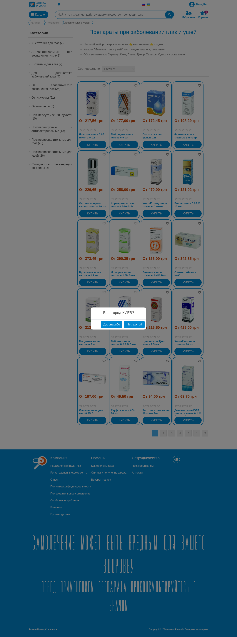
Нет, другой (134, 324)
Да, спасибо (112, 324)
